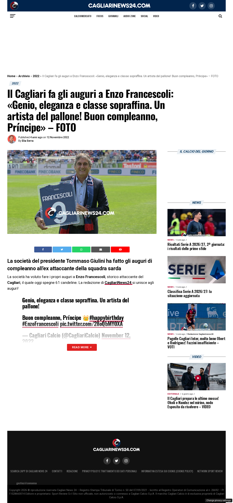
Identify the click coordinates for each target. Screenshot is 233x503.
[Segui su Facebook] (107, 460)
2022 (36, 76)
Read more (80, 347)
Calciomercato (82, 16)
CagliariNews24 (118, 282)
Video (156, 16)
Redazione (72, 471)
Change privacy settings (218, 500)
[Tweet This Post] (62, 249)
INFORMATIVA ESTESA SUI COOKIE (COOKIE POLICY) (167, 471)
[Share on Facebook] (43, 249)
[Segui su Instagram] (126, 460)
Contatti (57, 471)
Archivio (24, 76)
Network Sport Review (210, 471)
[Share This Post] (81, 249)
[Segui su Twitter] (116, 460)
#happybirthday (106, 317)
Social (144, 16)
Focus (99, 16)
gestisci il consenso (26, 483)
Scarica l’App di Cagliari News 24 (29, 471)
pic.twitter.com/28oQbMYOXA (91, 324)
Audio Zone (129, 16)
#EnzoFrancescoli (40, 324)
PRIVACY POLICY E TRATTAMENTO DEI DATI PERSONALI (109, 471)
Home (11, 76)
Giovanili (113, 16)
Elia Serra (27, 140)
